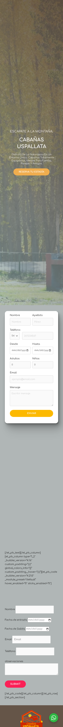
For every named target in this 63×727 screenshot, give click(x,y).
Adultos (15, 358)
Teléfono (10, 651)
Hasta (36, 344)
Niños (35, 358)
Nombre (15, 315)
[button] (31, 171)
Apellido (37, 315)
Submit (15, 684)
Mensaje (15, 387)
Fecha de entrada (16, 620)
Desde (14, 344)
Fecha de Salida (15, 629)
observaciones (14, 661)
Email (13, 372)
